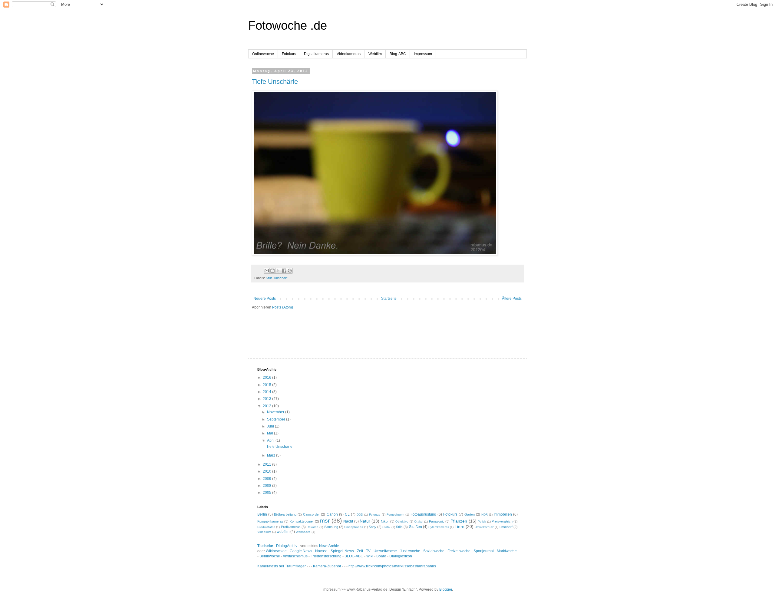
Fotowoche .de (287, 25)
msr (325, 520)
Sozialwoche (433, 551)
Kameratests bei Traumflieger (281, 566)
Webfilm (375, 54)
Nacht (348, 521)
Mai (270, 433)
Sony (372, 527)
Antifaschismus (295, 556)
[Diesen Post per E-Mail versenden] (267, 271)
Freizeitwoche (458, 551)
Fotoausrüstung (423, 514)
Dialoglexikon (400, 556)
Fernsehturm (395, 514)
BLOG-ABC (354, 556)
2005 (267, 492)
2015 (267, 385)
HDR (484, 514)
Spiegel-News (342, 551)
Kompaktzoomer (302, 521)
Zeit (360, 551)
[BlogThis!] (272, 271)
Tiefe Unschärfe (275, 81)
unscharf (280, 278)
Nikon (385, 521)
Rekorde (312, 527)
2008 (267, 486)
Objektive (401, 521)
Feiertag (375, 514)
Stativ (386, 527)
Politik (482, 521)
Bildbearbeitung (285, 514)
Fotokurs (289, 54)
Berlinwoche (269, 556)
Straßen (415, 527)
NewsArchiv (329, 546)
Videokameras (349, 54)
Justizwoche (410, 551)
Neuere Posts (264, 298)
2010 (267, 471)
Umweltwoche (385, 551)
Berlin (262, 514)
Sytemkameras (438, 527)
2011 (267, 464)
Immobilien (503, 514)
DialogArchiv (286, 546)
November (276, 412)
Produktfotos (266, 527)
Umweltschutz (484, 527)
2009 (267, 479)
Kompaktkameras (270, 521)
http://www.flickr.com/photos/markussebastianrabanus (392, 566)
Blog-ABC (398, 54)
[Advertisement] (323, 328)
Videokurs (264, 531)
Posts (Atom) (282, 307)
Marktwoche (507, 551)
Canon (332, 514)
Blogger (445, 589)
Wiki (369, 556)
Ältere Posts (512, 298)
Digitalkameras (316, 54)
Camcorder (311, 514)
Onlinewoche (263, 54)
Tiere (459, 526)
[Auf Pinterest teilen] (290, 271)
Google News (301, 551)
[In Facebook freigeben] (284, 271)
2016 (267, 377)
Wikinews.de (276, 551)
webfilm (283, 532)
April (271, 440)
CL (347, 514)
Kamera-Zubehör (327, 566)
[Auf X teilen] (278, 271)
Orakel (418, 521)
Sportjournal (483, 551)
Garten (469, 514)
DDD (360, 514)
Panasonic (436, 521)
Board (381, 556)
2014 (267, 392)
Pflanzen (458, 521)
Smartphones (353, 527)
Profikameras (291, 527)
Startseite (389, 298)
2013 (267, 399)
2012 (267, 406)
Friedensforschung (326, 556)
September (276, 419)
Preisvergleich (502, 521)
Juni (271, 426)
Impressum (423, 54)
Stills (269, 278)
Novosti (321, 551)
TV (368, 551)
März (271, 455)
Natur (365, 521)
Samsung (331, 527)
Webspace (303, 531)
